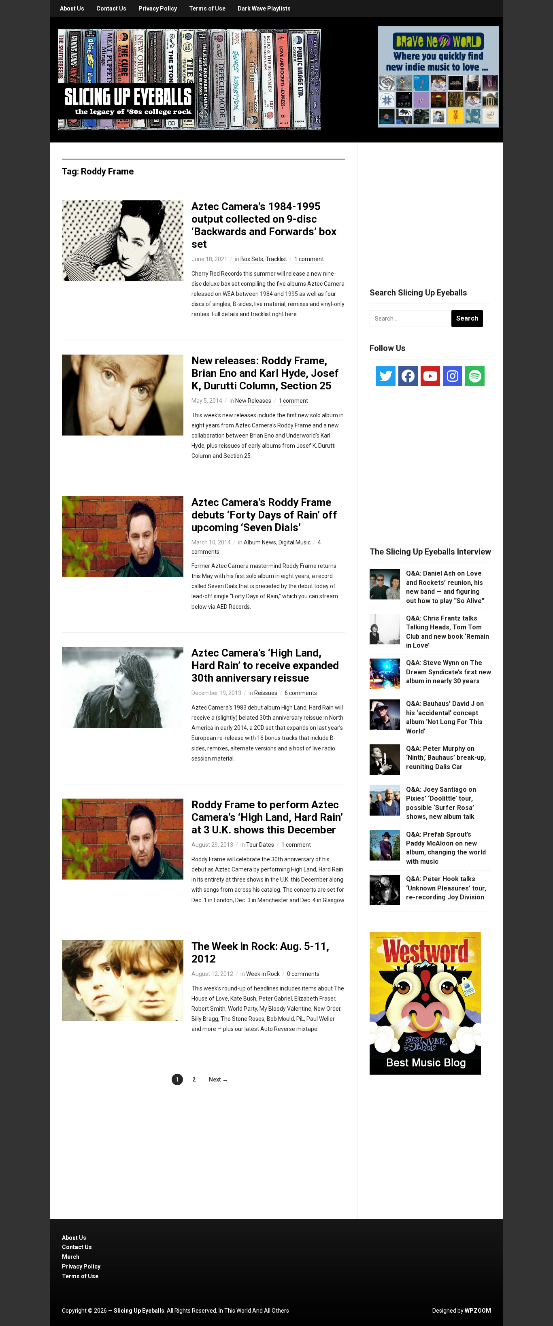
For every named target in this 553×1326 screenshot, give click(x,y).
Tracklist (276, 259)
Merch (70, 1257)
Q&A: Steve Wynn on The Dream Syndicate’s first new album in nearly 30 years (448, 672)
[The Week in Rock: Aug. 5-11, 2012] (122, 980)
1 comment (309, 259)
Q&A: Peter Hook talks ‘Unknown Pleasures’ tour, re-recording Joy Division (446, 888)
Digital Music (295, 542)
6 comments (301, 693)
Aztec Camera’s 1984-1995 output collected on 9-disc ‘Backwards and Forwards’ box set (263, 225)
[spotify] (475, 376)
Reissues (265, 693)
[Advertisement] (430, 205)
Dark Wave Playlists (264, 8)
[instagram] (452, 376)
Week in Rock (263, 974)
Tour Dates (260, 845)
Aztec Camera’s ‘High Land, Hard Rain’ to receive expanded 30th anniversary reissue (265, 665)
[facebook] (408, 376)
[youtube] (430, 376)
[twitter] (386, 376)
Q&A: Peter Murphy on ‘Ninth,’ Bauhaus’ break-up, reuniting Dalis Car (446, 758)
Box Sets (251, 259)
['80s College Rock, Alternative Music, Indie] (189, 79)
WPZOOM (478, 1310)
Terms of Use (207, 8)
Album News (260, 542)
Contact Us (111, 8)
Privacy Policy (157, 8)
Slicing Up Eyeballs (139, 1310)
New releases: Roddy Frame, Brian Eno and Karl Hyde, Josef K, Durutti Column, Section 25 (265, 373)
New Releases (253, 400)
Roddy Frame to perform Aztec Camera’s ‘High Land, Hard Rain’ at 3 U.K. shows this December (267, 817)
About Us (72, 8)
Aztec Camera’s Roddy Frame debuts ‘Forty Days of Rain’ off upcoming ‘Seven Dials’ (264, 514)
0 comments (303, 974)
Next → (218, 1079)
